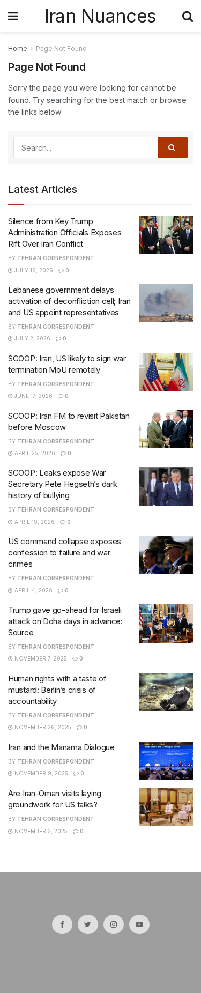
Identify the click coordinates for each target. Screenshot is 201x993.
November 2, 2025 (40, 831)
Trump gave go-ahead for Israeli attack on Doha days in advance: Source (65, 621)
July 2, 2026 (31, 338)
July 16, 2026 (33, 270)
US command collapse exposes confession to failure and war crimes (64, 552)
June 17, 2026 (33, 395)
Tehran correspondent (55, 258)
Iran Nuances (100, 16)
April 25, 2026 (34, 453)
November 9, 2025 (40, 773)
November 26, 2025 (42, 727)
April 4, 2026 (33, 590)
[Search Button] (173, 147)
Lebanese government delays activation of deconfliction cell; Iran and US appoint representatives (69, 301)
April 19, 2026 (34, 521)
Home (17, 49)
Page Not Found (61, 49)
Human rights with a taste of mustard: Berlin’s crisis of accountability (57, 689)
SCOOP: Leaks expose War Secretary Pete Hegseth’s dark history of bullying (62, 484)
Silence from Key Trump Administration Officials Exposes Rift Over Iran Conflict (64, 232)
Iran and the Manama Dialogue (61, 747)
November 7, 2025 (40, 658)
